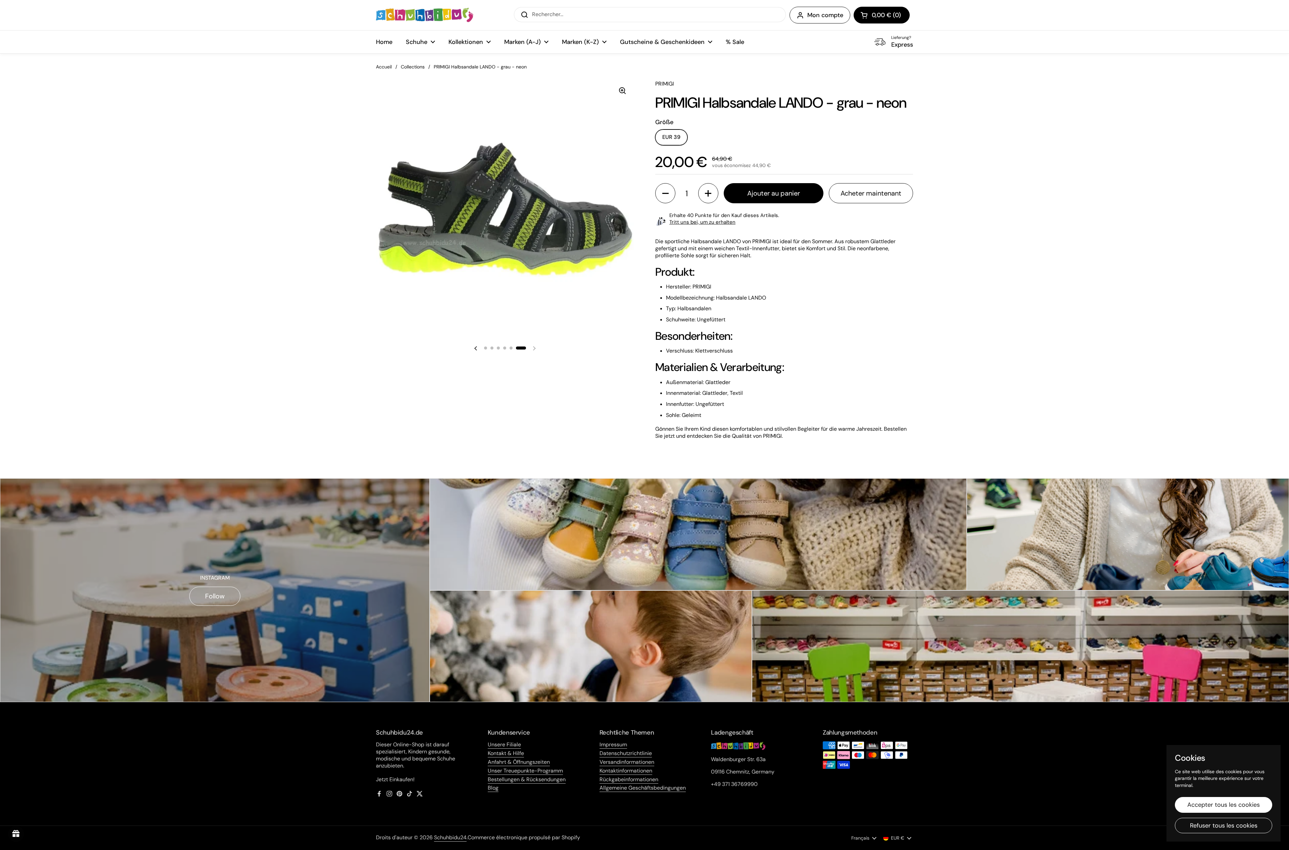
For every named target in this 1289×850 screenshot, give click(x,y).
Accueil (384, 67)
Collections (413, 67)
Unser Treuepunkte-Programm (525, 770)
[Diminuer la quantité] (665, 193)
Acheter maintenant (871, 193)
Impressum (613, 744)
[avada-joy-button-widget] (16, 834)
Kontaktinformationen (626, 770)
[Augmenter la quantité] (708, 193)
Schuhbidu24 (450, 837)
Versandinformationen (627, 761)
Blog (493, 787)
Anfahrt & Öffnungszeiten (519, 761)
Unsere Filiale (504, 744)
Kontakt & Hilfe (506, 753)
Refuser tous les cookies (1223, 825)
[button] (882, 15)
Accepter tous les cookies (1223, 805)
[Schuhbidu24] (424, 15)
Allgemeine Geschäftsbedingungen (643, 787)
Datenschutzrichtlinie (626, 753)
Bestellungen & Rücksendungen (527, 779)
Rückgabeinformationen (629, 779)
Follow (215, 596)
